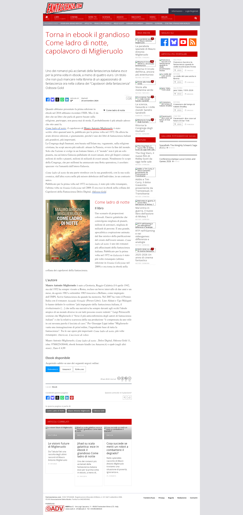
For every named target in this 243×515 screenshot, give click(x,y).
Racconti (138, 18)
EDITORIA (52, 435)
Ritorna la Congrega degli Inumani (144, 128)
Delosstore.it (53, 369)
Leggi (179, 70)
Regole (171, 498)
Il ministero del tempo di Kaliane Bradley (184, 105)
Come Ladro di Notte (55, 410)
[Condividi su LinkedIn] (67, 99)
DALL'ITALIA (177, 59)
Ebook (54, 387)
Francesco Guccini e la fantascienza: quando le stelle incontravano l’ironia (184, 64)
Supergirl (159, 23)
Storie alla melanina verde (144, 88)
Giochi (122, 18)
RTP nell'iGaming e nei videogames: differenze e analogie (145, 236)
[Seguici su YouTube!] (183, 42)
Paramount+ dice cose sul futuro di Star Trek (184, 119)
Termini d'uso (149, 498)
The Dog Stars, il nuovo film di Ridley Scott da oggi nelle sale (144, 157)
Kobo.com (79, 369)
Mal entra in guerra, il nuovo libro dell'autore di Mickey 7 (144, 212)
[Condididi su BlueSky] (52, 99)
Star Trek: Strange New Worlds (177, 23)
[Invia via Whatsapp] (62, 99)
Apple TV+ (88, 23)
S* (71, 100)
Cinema (77, 18)
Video (153, 18)
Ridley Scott (119, 23)
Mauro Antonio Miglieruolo (98, 128)
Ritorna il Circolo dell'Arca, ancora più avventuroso (144, 71)
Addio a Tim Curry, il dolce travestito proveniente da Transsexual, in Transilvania (144, 186)
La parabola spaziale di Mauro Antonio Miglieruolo (145, 50)
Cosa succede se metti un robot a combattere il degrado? (117, 448)
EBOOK (80, 435)
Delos (166, 18)
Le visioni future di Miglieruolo (58, 445)
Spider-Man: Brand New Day (71, 23)
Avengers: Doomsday (134, 23)
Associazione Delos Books (61, 499)
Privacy (162, 498)
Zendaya (149, 23)
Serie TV (93, 18)
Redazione (181, 498)
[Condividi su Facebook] (48, 99)
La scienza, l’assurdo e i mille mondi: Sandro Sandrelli (145, 108)
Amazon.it (66, 369)
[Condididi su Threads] (57, 99)
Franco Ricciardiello (103, 23)
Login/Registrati (191, 11)
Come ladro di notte (115, 110)
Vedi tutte (192, 136)
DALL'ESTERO (177, 88)
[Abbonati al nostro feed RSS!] (192, 42)
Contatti (193, 498)
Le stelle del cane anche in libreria (184, 77)
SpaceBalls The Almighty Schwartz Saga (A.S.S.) (178, 146)
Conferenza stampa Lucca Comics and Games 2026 (177, 160)
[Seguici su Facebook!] (164, 42)
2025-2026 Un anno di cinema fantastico (144, 257)
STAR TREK (177, 116)
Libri (60, 18)
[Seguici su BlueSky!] (174, 42)
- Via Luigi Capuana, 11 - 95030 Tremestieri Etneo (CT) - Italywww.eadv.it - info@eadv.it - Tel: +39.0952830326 (91, 507)
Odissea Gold (99, 191)
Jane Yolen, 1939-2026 (183, 90)
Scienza (107, 18)
